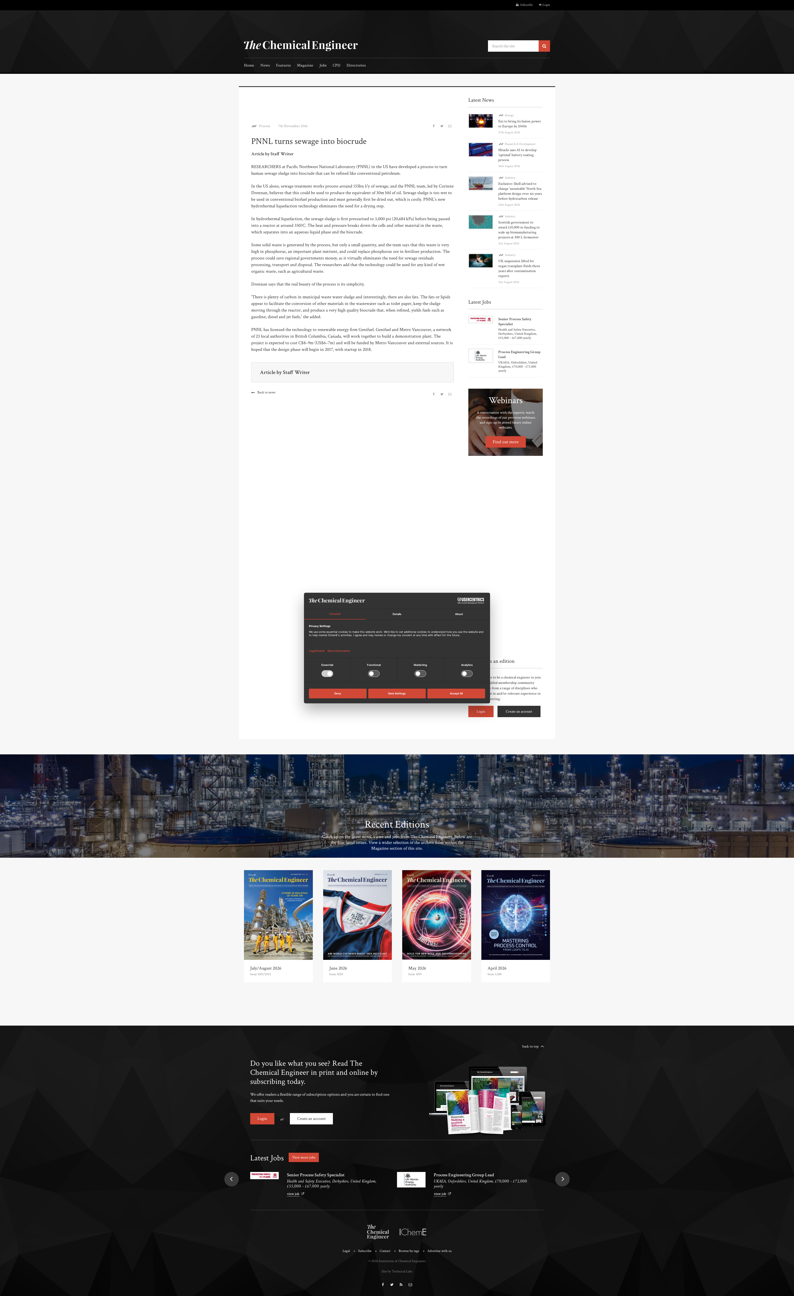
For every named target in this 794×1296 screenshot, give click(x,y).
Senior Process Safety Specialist (316, 1175)
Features (283, 65)
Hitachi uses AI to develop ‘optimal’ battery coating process (517, 155)
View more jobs (303, 1157)
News (265, 65)
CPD (336, 65)
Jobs (322, 65)
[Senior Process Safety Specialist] (264, 1175)
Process (264, 126)
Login (546, 5)
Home (249, 65)
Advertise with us (439, 1251)
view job (293, 1194)
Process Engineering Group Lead (464, 1175)
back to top (530, 1046)
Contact (385, 1251)
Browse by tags (409, 1251)
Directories (356, 65)
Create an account (519, 711)
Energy (509, 115)
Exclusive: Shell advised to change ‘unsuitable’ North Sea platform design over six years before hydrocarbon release (520, 191)
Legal (346, 1251)
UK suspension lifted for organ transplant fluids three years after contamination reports (519, 268)
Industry (510, 177)
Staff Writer (296, 372)
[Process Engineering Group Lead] (411, 1180)
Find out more (506, 442)
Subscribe (526, 5)
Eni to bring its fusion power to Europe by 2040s (519, 124)
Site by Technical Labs (397, 1271)
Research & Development (520, 144)
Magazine (305, 65)
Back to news (266, 392)
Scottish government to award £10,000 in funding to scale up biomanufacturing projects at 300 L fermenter (519, 230)
